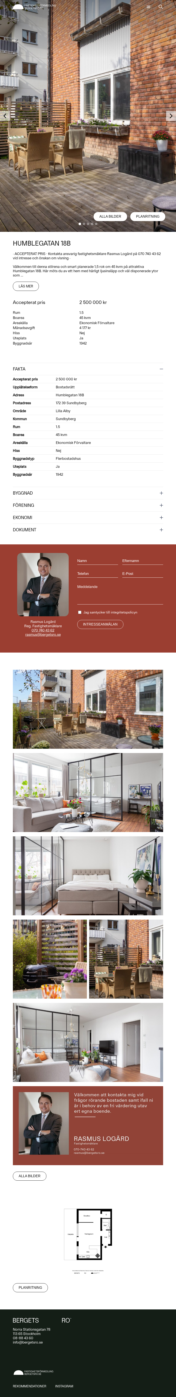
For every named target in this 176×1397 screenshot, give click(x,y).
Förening (23, 505)
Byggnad (23, 493)
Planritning (147, 216)
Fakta (19, 369)
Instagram (64, 1386)
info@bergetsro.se (28, 1342)
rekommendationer (29, 1386)
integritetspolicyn (124, 612)
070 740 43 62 (43, 630)
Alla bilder (110, 216)
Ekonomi (22, 517)
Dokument (24, 529)
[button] (80, 224)
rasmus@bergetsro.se (43, 634)
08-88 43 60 (23, 1338)
